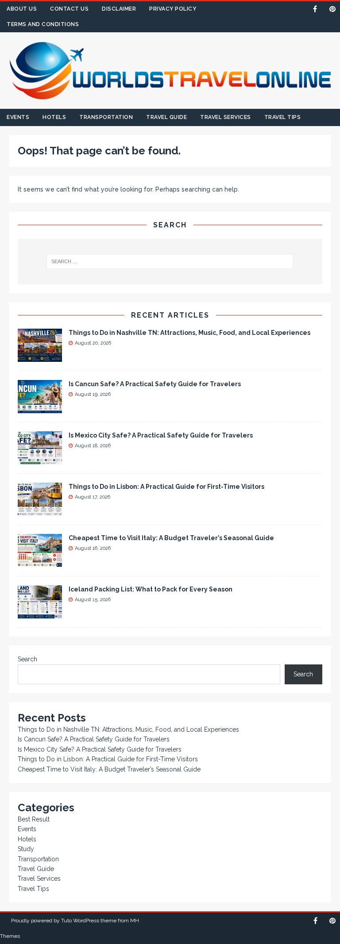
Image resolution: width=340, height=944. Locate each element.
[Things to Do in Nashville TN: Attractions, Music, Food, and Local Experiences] (40, 357)
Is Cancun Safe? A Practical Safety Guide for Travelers (155, 384)
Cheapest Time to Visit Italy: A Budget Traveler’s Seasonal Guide (171, 537)
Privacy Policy (172, 9)
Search (27, 659)
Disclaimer (119, 9)
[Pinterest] (332, 9)
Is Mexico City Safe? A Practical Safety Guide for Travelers (161, 435)
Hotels (54, 117)
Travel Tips (282, 117)
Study (26, 848)
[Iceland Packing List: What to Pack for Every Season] (40, 613)
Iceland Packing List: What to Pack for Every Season (150, 589)
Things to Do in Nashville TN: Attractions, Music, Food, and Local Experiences (189, 332)
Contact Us (69, 9)
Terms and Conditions (43, 24)
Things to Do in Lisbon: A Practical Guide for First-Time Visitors (166, 486)
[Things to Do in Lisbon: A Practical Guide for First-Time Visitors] (40, 510)
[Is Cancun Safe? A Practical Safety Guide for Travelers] (40, 408)
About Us (22, 9)
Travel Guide (166, 117)
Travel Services (225, 117)
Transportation (106, 117)
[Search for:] (170, 261)
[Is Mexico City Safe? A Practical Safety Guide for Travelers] (40, 459)
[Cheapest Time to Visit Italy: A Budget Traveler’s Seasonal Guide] (40, 562)
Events (18, 117)
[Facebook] (315, 9)
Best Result (34, 819)
